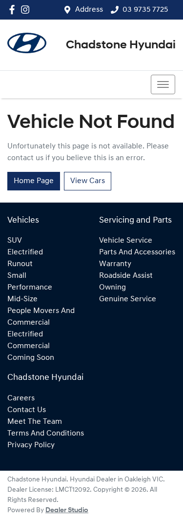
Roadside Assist (126, 276)
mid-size (22, 299)
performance (29, 287)
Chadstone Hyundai (121, 45)
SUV (14, 241)
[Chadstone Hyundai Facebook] (13, 9)
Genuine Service (127, 299)
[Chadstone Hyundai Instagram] (27, 9)
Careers (21, 398)
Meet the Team (34, 422)
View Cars (87, 181)
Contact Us (26, 410)
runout (20, 264)
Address (89, 10)
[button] (163, 84)
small (16, 276)
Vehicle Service (125, 241)
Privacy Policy (31, 445)
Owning (112, 287)
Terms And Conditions (45, 433)
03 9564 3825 (43, 84)
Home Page (34, 181)
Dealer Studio (66, 510)
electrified (25, 252)
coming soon (30, 358)
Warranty (115, 264)
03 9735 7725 (145, 10)
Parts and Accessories (137, 252)
